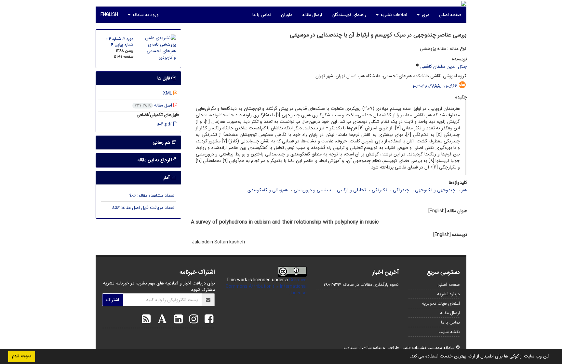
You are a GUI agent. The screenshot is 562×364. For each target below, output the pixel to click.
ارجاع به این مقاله (154, 160)
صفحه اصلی (450, 14)
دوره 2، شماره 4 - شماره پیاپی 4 (119, 42)
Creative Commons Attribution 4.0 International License (266, 286)
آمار (167, 177)
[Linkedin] (176, 320)
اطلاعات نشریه (393, 14)
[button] (407, 357)
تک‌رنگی (379, 190)
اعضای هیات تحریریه (441, 303)
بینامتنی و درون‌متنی (312, 190)
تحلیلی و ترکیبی (351, 190)
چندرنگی (401, 190)
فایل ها (164, 78)
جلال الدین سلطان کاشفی (443, 66)
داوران (286, 14)
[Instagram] (192, 320)
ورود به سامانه (145, 14)
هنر (464, 190)
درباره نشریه (448, 294)
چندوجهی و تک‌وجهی (435, 190)
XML (168, 93)
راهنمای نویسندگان (349, 14)
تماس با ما (261, 14)
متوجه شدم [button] (21, 356)
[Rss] (146, 320)
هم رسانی (162, 142)
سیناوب (350, 347)
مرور (424, 14)
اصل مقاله (154, 105)
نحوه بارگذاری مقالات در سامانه (370, 284)
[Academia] (160, 320)
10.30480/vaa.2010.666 (435, 86)
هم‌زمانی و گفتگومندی (268, 190)
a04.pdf (164, 124)
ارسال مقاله (312, 14)
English (109, 14)
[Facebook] (207, 320)
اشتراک (112, 299)
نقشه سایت (449, 331)
